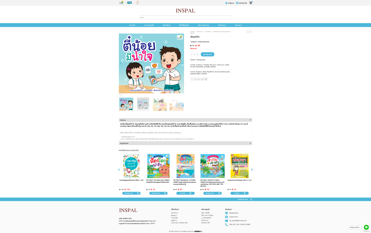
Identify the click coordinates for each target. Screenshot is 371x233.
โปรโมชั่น (174, 218)
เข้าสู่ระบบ (231, 3)
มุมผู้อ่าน (174, 220)
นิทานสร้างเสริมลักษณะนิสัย (222, 72)
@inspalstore (233, 213)
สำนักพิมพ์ (166, 25)
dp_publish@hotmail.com (237, 221)
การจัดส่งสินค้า (206, 218)
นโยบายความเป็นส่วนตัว (179, 223)
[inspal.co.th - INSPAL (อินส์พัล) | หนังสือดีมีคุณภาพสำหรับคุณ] (185, 11)
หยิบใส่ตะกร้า (207, 54)
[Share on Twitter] (195, 79)
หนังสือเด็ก (208, 32)
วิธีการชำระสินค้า (207, 215)
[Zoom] (121, 94)
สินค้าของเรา (200, 32)
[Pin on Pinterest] (202, 79)
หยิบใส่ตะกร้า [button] (128, 193)
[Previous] (120, 64)
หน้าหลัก (132, 25)
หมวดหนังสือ (149, 25)
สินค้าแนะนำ (221, 65)
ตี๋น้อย (204, 72)
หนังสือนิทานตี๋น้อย (195, 73)
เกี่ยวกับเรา (222, 25)
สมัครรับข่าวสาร (243, 199)
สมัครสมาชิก (243, 3)
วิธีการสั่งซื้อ (205, 213)
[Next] (182, 64)
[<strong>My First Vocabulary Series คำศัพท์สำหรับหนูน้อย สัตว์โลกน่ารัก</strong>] (158, 166)
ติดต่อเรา (238, 25)
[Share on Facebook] (192, 79)
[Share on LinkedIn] (206, 79)
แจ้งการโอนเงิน (203, 25)
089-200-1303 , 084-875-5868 (239, 224)
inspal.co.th (177, 231)
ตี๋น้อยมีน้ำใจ (210, 72)
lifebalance (199, 72)
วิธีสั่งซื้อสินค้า (184, 25)
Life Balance (199, 65)
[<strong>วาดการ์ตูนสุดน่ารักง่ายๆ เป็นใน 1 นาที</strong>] (131, 166)
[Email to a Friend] (199, 79)
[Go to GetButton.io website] (366, 231)
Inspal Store (233, 217)
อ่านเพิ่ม (183, 193)
